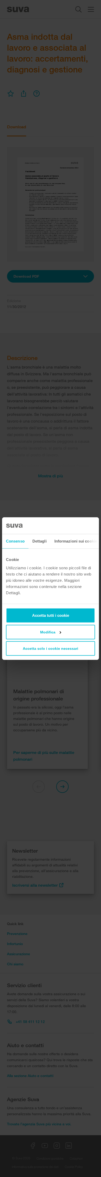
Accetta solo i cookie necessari (50, 648)
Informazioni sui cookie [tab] (75, 541)
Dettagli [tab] (39, 541)
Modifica (47, 632)
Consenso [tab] (15, 541)
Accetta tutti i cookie (50, 615)
